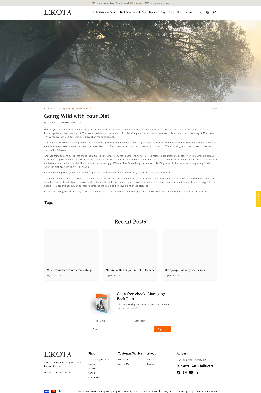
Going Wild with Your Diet (80, 108)
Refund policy (130, 391)
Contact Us (123, 363)
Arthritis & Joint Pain (104, 12)
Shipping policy (186, 391)
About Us (152, 359)
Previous (213, 108)
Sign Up (162, 329)
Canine (91, 372)
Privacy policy (168, 391)
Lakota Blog (59, 108)
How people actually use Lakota (185, 270)
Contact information (207, 391)
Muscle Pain (94, 363)
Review (151, 363)
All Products (94, 377)
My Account (123, 359)
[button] (104, 12)
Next (203, 108)
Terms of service (149, 391)
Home (47, 108)
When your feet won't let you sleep (69, 270)
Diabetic (92, 368)
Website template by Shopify (106, 391)
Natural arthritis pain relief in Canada (130, 270)
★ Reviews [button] (258, 199)
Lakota (88, 391)
